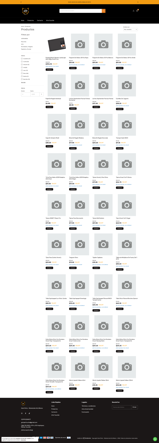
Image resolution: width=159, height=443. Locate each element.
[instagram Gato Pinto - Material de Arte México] (21, 413)
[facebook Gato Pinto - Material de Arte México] (25, 413)
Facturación (85, 412)
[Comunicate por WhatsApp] (155, 439)
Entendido (23, 440)
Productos (31, 20)
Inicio (22, 20)
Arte (22, 44)
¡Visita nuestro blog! (27, 430)
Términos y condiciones (89, 406)
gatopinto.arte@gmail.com (29, 422)
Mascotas (23, 41)
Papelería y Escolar (26, 49)
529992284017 (26, 419)
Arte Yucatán (50, 20)
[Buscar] (103, 11)
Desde (23, 91)
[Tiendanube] (84, 438)
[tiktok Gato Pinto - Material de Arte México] (29, 413)
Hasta (31, 91)
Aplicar (42, 94)
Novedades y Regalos (27, 46)
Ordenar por (126, 27)
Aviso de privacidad (87, 409)
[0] (137, 11)
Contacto (40, 20)
